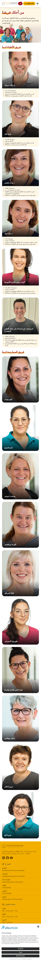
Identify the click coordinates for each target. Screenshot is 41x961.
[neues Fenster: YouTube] (11, 857)
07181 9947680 (6, 887)
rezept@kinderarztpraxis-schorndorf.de (13, 876)
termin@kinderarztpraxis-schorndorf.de (13, 870)
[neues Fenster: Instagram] (3, 857)
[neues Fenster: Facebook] (7, 857)
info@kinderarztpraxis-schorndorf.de (12, 882)
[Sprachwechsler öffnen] (37, 3)
